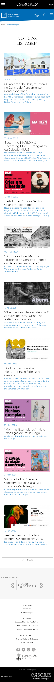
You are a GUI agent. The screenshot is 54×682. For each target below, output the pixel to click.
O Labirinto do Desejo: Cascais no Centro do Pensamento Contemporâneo (25, 87)
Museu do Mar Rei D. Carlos (27, 626)
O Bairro (27, 605)
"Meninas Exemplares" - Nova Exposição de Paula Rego (25, 431)
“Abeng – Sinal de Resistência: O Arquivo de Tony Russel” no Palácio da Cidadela (27, 316)
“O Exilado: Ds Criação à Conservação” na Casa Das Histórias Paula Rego (22, 483)
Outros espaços (27, 635)
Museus (27, 618)
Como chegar (27, 612)
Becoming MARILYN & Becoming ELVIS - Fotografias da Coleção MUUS (25, 146)
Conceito (27, 609)
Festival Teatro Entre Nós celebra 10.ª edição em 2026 (23, 537)
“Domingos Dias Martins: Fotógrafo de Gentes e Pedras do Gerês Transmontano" (25, 260)
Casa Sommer (27, 643)
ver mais (27, 560)
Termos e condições (27, 670)
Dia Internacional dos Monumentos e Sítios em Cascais (22, 371)
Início (3, 25)
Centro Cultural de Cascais (27, 639)
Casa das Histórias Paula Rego (27, 622)
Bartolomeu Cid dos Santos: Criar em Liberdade (23, 203)
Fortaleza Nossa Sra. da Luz (27, 629)
